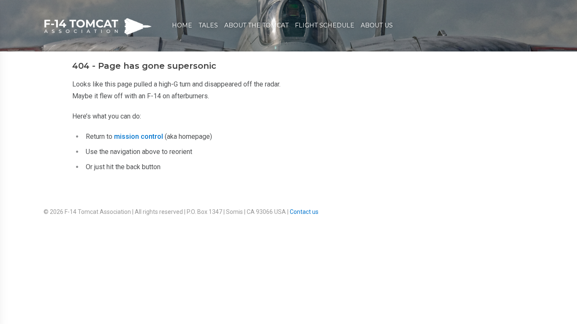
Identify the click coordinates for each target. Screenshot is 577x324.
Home (182, 25)
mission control (138, 136)
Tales (208, 25)
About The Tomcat (256, 25)
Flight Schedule (324, 25)
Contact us (304, 211)
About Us (377, 25)
